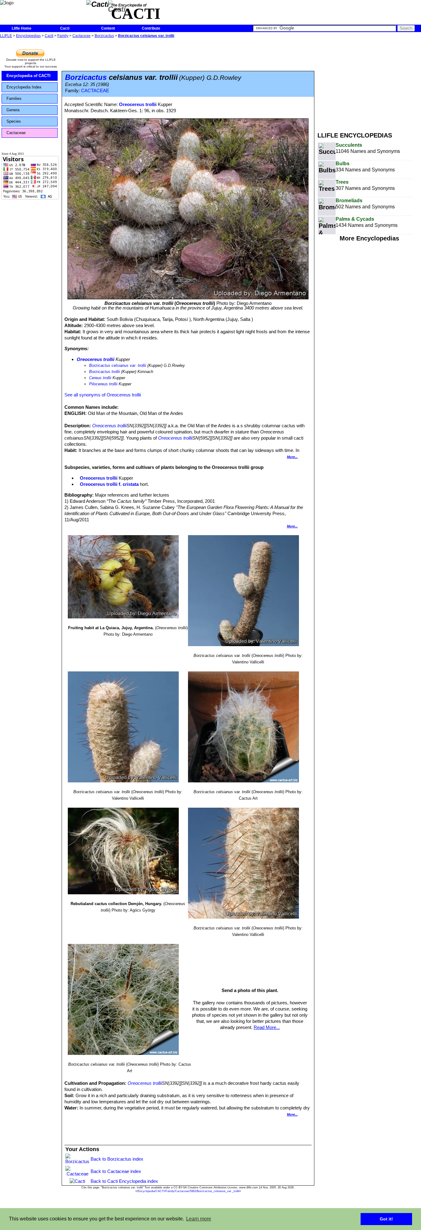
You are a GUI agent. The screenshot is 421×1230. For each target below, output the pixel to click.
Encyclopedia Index (24, 87)
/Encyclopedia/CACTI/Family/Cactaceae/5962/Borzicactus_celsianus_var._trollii (188, 1191)
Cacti (64, 28)
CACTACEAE (95, 90)
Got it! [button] (386, 1218)
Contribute (151, 28)
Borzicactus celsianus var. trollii (146, 36)
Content (108, 28)
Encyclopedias (28, 36)
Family (62, 36)
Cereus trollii (100, 377)
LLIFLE (6, 36)
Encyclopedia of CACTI (28, 75)
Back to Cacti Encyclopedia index (124, 1181)
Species (13, 121)
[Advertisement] (369, 82)
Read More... (267, 1027)
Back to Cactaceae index (116, 1171)
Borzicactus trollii (104, 371)
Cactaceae (81, 36)
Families (14, 98)
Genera (12, 110)
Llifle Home (21, 28)
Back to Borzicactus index (117, 1159)
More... (292, 457)
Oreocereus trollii (138, 104)
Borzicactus (104, 36)
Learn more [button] (198, 1218)
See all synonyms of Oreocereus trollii (102, 394)
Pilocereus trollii (103, 384)
